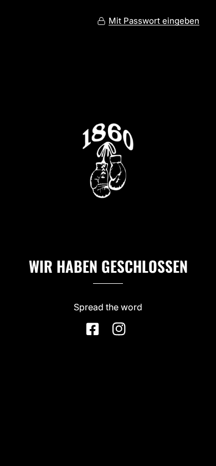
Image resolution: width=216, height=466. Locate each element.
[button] (148, 21)
